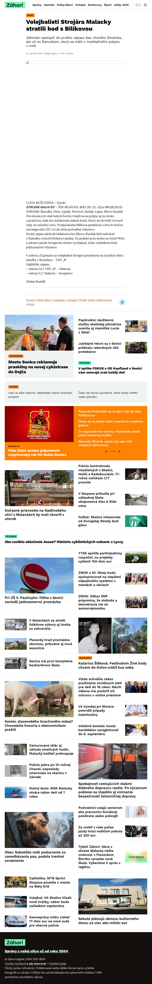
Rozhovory (95, 4)
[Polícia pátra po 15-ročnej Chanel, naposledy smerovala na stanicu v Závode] (16, 771)
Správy (37, 4)
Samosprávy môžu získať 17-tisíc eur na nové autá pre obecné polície (49, 921)
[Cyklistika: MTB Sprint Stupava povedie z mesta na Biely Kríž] (16, 882)
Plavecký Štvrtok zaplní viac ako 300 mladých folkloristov (105, 443)
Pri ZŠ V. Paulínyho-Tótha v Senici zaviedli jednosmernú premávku (34, 600)
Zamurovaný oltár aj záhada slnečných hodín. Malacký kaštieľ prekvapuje (51, 749)
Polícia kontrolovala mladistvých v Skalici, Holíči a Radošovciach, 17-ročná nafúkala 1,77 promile (99, 474)
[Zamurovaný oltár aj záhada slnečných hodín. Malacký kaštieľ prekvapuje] (16, 749)
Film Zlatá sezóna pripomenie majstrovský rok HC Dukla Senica (37, 452)
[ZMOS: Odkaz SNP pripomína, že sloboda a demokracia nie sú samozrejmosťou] (136, 602)
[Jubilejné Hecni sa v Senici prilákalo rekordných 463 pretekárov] (136, 347)
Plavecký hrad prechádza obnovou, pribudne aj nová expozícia (50, 644)
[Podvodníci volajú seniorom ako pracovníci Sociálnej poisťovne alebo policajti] (136, 812)
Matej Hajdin (51, 53)
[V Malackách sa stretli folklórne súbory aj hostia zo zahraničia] (16, 624)
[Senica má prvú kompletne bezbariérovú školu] (16, 663)
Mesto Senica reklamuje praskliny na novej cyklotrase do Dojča (38, 367)
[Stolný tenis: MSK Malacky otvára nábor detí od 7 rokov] (16, 792)
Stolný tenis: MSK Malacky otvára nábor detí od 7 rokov (50, 792)
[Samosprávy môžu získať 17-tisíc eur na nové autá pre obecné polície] (16, 921)
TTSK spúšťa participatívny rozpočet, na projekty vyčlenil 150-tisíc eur (100, 557)
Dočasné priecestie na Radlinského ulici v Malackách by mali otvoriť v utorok (35, 514)
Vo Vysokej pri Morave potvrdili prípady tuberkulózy (96, 711)
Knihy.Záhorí (65, 4)
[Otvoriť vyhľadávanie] (145, 5)
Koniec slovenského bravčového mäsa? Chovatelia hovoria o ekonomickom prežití (39, 725)
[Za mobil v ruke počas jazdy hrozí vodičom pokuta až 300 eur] (136, 831)
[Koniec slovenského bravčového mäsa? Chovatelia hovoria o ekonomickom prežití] (39, 699)
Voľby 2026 (121, 4)
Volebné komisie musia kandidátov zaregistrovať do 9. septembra (98, 730)
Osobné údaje (57, 963)
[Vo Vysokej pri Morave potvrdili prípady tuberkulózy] (136, 710)
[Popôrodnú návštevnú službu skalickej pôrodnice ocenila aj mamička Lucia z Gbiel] (136, 326)
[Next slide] (119, 451)
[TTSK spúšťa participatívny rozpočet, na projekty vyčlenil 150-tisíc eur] (136, 557)
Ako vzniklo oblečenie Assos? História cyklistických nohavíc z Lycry (64, 542)
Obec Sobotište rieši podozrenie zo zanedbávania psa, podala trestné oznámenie (35, 856)
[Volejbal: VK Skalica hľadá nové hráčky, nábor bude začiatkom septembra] (16, 902)
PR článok (85, 363)
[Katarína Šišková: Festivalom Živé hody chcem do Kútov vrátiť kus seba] (112, 636)
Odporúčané (16, 356)
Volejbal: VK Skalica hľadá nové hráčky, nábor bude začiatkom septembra (50, 902)
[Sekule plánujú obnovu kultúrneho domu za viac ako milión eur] (112, 896)
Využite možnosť (26, 963)
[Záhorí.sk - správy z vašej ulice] (15, 5)
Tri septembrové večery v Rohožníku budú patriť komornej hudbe (109, 433)
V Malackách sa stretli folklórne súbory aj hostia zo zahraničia (50, 624)
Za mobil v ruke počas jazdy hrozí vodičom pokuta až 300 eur (100, 831)
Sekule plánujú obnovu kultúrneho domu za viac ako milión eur (108, 921)
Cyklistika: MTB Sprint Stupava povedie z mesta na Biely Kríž (49, 882)
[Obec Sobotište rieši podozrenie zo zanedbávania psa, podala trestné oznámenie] (39, 830)
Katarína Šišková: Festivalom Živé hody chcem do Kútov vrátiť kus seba (112, 665)
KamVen (49, 4)
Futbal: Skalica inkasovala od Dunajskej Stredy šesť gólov (99, 521)
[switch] (138, 5)
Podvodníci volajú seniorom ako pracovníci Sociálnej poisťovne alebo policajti (100, 812)
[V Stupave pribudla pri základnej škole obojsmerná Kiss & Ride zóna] (136, 499)
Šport (107, 4)
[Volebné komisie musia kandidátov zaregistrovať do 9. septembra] (136, 730)
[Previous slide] (106, 451)
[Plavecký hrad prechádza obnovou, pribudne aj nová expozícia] (16, 644)
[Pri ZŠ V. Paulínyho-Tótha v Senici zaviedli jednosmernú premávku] (39, 576)
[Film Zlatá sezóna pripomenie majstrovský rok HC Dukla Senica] (39, 424)
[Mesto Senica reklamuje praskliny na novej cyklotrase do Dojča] (39, 333)
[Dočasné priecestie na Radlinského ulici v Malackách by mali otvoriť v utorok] (39, 488)
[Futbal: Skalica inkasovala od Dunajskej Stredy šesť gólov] (136, 521)
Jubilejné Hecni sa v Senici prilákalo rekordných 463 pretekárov (99, 348)
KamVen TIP (13, 446)
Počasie (80, 4)
